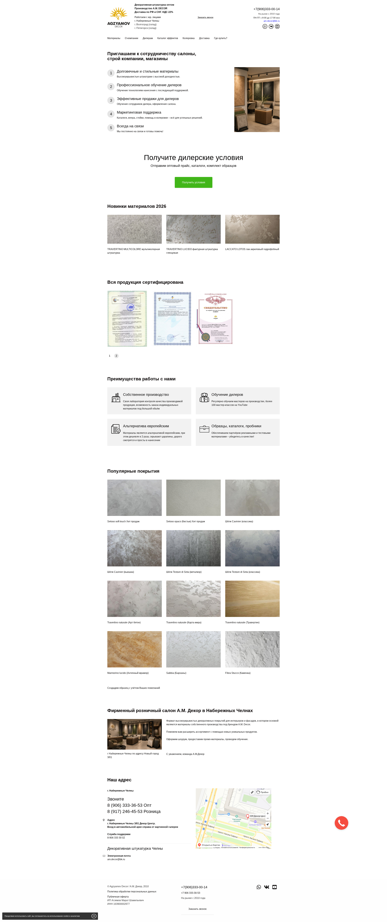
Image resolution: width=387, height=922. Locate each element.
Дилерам (148, 38)
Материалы (113, 38)
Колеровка (189, 38)
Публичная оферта (118, 896)
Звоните (134, 805)
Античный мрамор (137, 673)
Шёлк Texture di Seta (177, 572)
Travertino (113, 622)
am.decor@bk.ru (272, 21)
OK (94, 916)
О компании (131, 38)
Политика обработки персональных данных (131, 891)
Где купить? (220, 38)
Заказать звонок (205, 17)
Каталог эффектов (167, 38)
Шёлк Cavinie (232, 521)
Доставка (204, 38)
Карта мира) (194, 622)
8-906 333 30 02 (116, 837)
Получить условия (193, 182)
